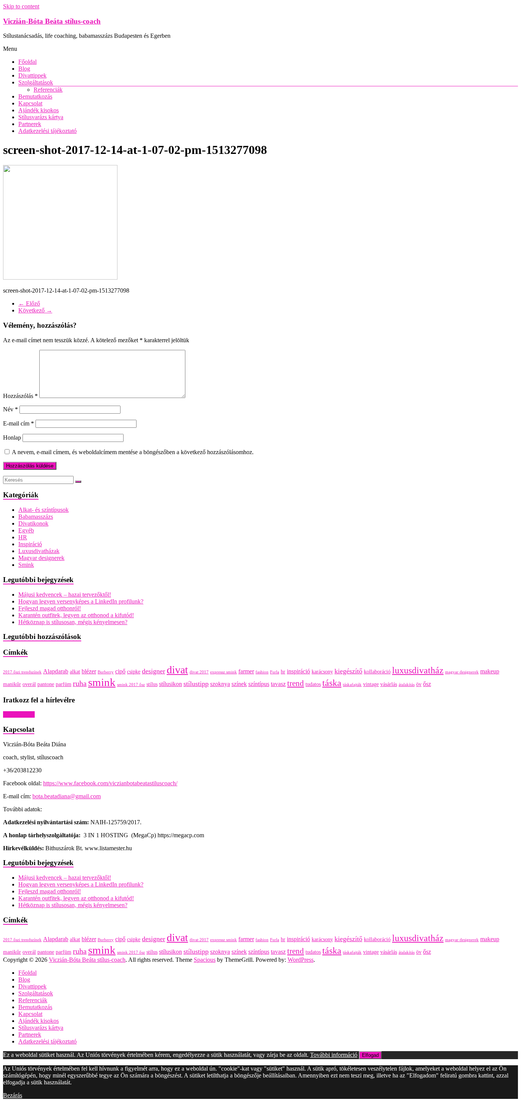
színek (239, 684)
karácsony (322, 672)
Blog (24, 68)
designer (153, 671)
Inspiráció (30, 544)
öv (418, 684)
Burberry (106, 672)
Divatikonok (33, 523)
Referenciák (48, 89)
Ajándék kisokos (38, 110)
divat (177, 670)
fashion (262, 672)
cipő (120, 671)
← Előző (29, 303)
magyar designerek (462, 672)
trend (295, 683)
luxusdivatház (418, 670)
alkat (75, 672)
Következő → (35, 310)
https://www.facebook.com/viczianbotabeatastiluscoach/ (110, 783)
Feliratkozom (19, 714)
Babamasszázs (35, 516)
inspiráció (298, 671)
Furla (274, 672)
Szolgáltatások (35, 82)
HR (22, 537)
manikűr (12, 684)
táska (331, 683)
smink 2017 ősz (131, 685)
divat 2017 (199, 672)
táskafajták (352, 685)
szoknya (220, 684)
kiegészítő (348, 671)
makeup (489, 671)
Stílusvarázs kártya (40, 117)
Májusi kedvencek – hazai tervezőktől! (64, 594)
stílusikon (170, 684)
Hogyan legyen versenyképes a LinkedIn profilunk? (80, 601)
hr (283, 672)
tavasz (278, 684)
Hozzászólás (20, 396)
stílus (152, 684)
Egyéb (26, 530)
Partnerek (29, 124)
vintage (371, 684)
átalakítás (407, 685)
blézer (89, 671)
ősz (427, 684)
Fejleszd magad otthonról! (49, 608)
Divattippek (32, 75)
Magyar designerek (41, 558)
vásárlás (388, 684)
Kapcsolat (30, 103)
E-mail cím (18, 423)
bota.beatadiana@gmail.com (66, 796)
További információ (333, 1055)
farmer (246, 671)
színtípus (258, 684)
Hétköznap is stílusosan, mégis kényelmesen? (72, 622)
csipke (133, 672)
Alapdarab (55, 671)
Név (10, 409)
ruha (80, 683)
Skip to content (21, 6)
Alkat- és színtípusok (43, 509)
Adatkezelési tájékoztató (47, 131)
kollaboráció (377, 672)
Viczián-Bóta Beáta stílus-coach (52, 21)
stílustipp (196, 684)
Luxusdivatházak (38, 551)
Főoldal (27, 61)
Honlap (12, 437)
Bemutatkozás (35, 96)
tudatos (313, 684)
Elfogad (370, 1055)
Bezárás (12, 1095)
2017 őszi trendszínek (22, 672)
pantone (45, 684)
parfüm (63, 684)
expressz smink (223, 672)
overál (29, 684)
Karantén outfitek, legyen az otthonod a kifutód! (76, 615)
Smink (26, 564)
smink (102, 682)
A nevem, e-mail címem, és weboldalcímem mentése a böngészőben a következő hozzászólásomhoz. (133, 452)
